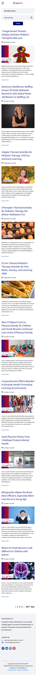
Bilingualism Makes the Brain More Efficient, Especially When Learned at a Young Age (18, 496)
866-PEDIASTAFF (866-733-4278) (13, 640)
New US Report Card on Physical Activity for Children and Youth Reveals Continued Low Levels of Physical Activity (17, 327)
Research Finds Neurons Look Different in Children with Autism (17, 551)
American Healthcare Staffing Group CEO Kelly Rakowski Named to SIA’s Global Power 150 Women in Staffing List (17, 91)
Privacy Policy (12, 670)
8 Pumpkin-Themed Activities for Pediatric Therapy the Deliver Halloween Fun (17, 211)
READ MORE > (5, 80)
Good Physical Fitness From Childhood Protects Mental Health (16, 440)
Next (32, 607)
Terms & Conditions (22, 670)
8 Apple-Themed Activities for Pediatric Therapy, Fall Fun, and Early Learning (17, 155)
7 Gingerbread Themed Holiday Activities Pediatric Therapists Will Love (15, 34)
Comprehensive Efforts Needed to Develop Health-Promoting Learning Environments (18, 384)
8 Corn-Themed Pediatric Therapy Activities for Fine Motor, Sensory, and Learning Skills (17, 268)
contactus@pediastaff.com (12, 642)
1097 (28, 607)
